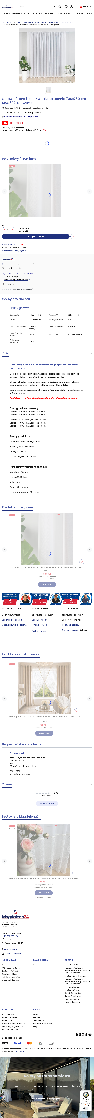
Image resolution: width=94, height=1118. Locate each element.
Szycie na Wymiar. (72, 987)
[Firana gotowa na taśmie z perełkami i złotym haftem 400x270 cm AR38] (44, 688)
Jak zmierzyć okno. (11, 619)
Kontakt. (36, 1017)
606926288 (15, 771)
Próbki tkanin (38, 631)
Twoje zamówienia (41, 965)
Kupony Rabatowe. (72, 999)
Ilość (4, 225)
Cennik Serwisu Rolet (73, 993)
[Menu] (90, 1091)
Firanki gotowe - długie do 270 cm (61, 22)
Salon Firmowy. (39, 1020)
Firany (18, 22)
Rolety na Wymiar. (72, 990)
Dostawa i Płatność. (10, 971)
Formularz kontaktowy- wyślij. (13, 251)
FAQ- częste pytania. (11, 968)
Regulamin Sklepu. (9, 974)
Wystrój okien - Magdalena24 (35, 22)
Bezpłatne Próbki (72, 965)
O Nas (35, 1014)
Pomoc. (5, 965)
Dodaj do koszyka (36, 236)
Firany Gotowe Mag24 (11, 1029)
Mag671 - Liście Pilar (10, 1017)
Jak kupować (38, 619)
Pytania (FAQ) (39, 625)
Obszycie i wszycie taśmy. (14, 625)
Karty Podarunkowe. (73, 1002)
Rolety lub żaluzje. (70, 625)
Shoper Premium (19, 1052)
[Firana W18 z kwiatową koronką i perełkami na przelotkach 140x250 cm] (43, 850)
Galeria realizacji (70, 630)
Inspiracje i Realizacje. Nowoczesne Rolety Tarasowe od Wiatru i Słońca (77, 970)
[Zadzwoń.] (17, 599)
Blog (35, 1026)
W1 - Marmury (8, 1014)
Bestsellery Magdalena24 (13, 1026)
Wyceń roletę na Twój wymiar (47, 1098)
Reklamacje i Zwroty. (10, 980)
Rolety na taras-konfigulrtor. (77, 976)
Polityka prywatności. (11, 977)
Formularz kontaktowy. (43, 1023)
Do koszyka (47, 584)
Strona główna (7, 22)
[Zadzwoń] (77, 599)
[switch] (85, 1108)
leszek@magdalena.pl (20, 774)
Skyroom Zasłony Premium (13, 1023)
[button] (59, 7)
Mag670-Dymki (8, 1020)
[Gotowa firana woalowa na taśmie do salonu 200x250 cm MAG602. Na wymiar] (35, 190)
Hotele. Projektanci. (73, 996)
